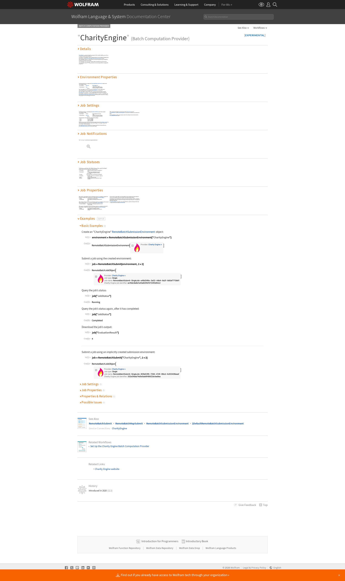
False (86, 87)
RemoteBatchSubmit (113, 112)
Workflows (259, 27)
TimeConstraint (129, 111)
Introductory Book (197, 541)
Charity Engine (81, 55)
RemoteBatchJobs (122, 202)
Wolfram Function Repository (125, 548)
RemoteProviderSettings (95, 111)
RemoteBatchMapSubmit (120, 112)
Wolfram (235, 567)
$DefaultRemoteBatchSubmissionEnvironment (218, 423)
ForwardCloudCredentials (113, 115)
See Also (242, 27)
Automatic (87, 85)
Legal (246, 567)
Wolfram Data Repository (160, 548)
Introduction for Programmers (160, 541)
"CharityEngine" (95, 86)
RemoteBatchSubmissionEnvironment (97, 83)
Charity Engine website (103, 122)
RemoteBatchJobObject (100, 197)
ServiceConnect (94, 90)
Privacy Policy (258, 567)
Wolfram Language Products (221, 548)
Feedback (247, 505)
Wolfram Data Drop (189, 548)
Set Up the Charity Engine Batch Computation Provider (93, 58)
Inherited (87, 115)
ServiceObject (95, 85)
